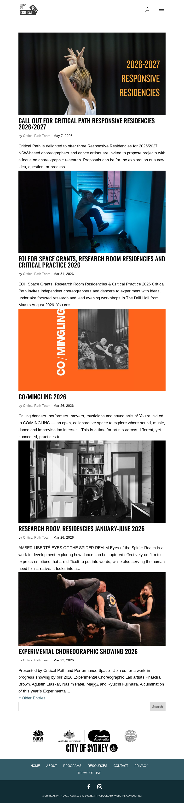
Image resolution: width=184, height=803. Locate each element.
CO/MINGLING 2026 (42, 396)
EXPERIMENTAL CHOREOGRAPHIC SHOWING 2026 (78, 651)
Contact (121, 766)
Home (35, 766)
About (51, 766)
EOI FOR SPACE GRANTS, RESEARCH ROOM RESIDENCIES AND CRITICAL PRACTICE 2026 (91, 261)
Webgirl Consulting (128, 795)
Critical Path (53, 795)
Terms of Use (89, 773)
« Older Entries (32, 698)
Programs (72, 766)
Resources (97, 766)
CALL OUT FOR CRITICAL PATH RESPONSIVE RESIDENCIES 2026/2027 (86, 123)
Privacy (141, 766)
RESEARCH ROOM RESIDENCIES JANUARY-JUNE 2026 (81, 528)
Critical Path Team (37, 136)
